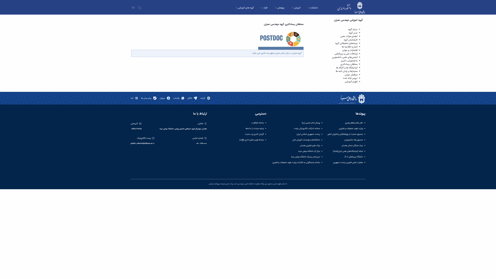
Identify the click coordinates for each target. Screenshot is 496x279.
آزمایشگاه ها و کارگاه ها (347, 68)
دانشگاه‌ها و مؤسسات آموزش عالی (306, 140)
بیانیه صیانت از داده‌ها (255, 128)
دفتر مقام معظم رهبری (354, 123)
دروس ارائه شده (350, 78)
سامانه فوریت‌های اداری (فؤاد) (251, 140)
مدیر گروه (353, 33)
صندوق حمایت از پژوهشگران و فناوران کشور (345, 134)
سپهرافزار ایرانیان (214, 184)
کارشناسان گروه (351, 40)
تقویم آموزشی (351, 82)
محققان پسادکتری (349, 64)
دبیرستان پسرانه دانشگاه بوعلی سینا (305, 157)
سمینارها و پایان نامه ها (347, 71)
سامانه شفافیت (257, 123)
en (133, 8)
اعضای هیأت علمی (349, 36)
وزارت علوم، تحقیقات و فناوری (351, 128)
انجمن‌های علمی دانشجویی (345, 57)
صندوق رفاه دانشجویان (353, 140)
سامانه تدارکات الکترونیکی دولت (307, 128)
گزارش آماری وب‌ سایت (254, 134)
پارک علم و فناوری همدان (310, 145)
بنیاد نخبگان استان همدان (352, 145)
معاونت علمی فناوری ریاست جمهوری (348, 162)
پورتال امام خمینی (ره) (311, 123)
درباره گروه (353, 29)
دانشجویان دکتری (349, 61)
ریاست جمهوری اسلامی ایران (308, 134)
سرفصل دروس (351, 75)
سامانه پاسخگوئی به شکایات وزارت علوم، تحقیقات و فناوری (296, 162)
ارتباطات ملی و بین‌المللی (346, 54)
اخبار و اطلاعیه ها (350, 47)
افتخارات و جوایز (350, 50)
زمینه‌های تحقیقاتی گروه (346, 43)
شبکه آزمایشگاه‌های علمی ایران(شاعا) (348, 151)
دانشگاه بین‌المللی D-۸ (354, 157)
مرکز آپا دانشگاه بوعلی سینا (309, 151)
